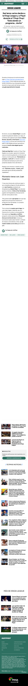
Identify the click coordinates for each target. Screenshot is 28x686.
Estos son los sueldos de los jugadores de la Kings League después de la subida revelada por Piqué (19, 619)
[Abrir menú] (2, 3)
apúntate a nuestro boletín (14, 458)
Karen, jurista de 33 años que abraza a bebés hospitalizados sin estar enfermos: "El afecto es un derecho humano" (17, 542)
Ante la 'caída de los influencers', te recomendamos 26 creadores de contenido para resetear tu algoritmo (17, 503)
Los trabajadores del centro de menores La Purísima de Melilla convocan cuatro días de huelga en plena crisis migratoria (17, 472)
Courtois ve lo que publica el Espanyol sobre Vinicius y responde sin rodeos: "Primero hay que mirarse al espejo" (17, 513)
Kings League (14, 8)
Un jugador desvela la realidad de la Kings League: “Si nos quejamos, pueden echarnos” (19, 434)
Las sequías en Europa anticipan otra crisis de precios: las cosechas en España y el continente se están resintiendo (17, 552)
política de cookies (18, 643)
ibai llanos (12, 235)
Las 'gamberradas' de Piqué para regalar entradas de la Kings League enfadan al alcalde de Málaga (18, 609)
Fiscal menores (18, 0)
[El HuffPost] (9, 3)
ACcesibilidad (17, 649)
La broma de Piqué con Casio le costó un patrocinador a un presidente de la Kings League (18, 442)
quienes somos (5, 643)
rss (2, 649)
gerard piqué (4, 235)
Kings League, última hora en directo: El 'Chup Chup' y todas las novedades (19, 426)
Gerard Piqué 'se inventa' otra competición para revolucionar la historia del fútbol (19, 599)
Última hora (22, 3)
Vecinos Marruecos (10, 0)
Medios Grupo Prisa (14, 682)
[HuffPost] (6, 638)
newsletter (4, 647)
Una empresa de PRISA (14, 679)
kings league (20, 235)
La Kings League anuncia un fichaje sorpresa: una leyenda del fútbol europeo (19, 630)
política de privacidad (19, 647)
